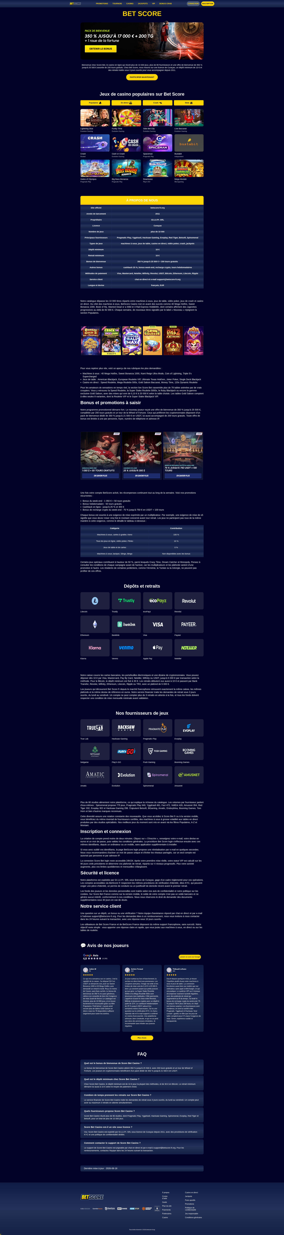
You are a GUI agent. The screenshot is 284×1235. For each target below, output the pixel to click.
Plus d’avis (142, 1038)
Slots (187, 103)
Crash (155, 103)
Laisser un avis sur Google (189, 957)
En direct (124, 103)
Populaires (93, 103)
